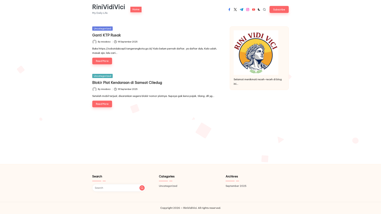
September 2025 (236, 186)
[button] (279, 9)
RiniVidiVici (108, 7)
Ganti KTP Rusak (106, 35)
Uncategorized (102, 28)
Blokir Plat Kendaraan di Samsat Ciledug (127, 82)
